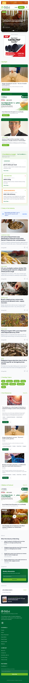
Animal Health (4, 641)
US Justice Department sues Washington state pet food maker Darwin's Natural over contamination (13, 238)
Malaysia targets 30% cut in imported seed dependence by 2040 (13, 331)
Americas (9, 381)
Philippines (5, 384)
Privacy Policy (4, 657)
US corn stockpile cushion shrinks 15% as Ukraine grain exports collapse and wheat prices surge (13, 269)
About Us (3, 650)
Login (16, 7)
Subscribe (14, 674)
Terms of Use (4, 659)
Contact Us (3, 652)
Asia (3, 381)
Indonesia (12, 384)
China (3, 387)
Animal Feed (21, 384)
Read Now (10, 601)
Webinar (3, 643)
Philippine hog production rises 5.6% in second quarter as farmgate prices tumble (14, 362)
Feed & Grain (4, 639)
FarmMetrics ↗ (4, 666)
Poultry (23, 381)
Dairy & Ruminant (4, 634)
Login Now (24, 213)
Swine (2, 632)
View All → (25, 393)
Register (21, 7)
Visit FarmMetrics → (22, 154)
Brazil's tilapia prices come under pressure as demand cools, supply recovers (12, 301)
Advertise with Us (5, 655)
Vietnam (17, 381)
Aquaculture (3, 637)
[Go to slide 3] (14, 30)
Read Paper (5, 422)
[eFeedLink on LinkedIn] (2, 623)
